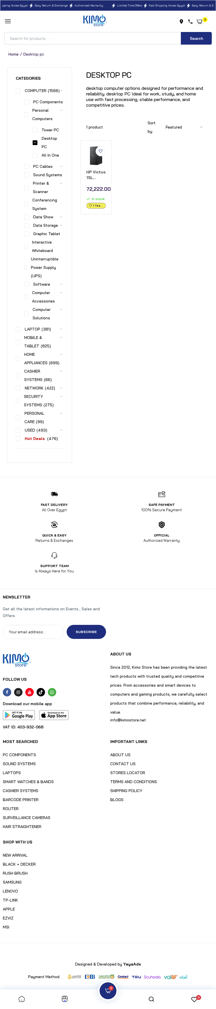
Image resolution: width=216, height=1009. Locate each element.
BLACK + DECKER (19, 864)
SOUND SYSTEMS (19, 763)
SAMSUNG (12, 882)
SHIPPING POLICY (126, 790)
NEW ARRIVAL (15, 855)
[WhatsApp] (52, 692)
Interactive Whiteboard (42, 246)
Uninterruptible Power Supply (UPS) (44, 267)
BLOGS (116, 799)
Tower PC (50, 129)
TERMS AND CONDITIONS (133, 781)
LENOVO (10, 891)
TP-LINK (10, 900)
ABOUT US (120, 754)
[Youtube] (29, 692)
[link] (101, 151)
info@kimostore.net (128, 720)
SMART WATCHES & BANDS (28, 781)
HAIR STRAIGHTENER (22, 826)
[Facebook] (7, 692)
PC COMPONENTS (19, 754)
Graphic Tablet (46, 233)
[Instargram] (18, 692)
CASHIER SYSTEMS (20, 790)
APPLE (9, 909)
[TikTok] (41, 692)
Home (13, 54)
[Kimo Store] (95, 21)
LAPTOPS (12, 772)
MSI (6, 927)
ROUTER (11, 808)
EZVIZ (8, 918)
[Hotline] (191, 21)
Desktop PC (49, 142)
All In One (50, 155)
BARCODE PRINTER (21, 799)
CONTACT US (123, 763)
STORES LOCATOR (127, 772)
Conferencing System (44, 204)
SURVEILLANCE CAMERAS (26, 817)
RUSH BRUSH (15, 873)
